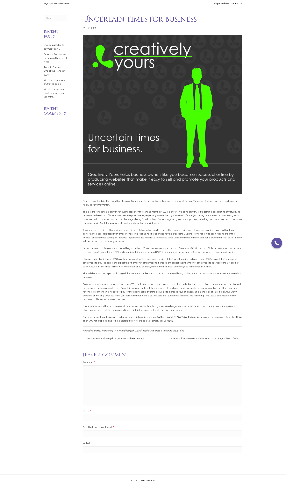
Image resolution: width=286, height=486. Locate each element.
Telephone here (221, 3)
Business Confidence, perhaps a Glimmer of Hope (55, 57)
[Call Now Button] (276, 243)
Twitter (160, 316)
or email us (236, 3)
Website (87, 443)
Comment (89, 361)
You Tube (182, 316)
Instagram (193, 316)
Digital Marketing (103, 330)
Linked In (171, 316)
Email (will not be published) (98, 427)
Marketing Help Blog (172, 330)
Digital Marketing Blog (147, 330)
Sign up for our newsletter (57, 3)
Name (87, 411)
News (118, 330)
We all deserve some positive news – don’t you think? (55, 92)
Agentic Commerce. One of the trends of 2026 (54, 70)
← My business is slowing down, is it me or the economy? (113, 338)
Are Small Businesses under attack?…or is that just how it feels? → (206, 338)
